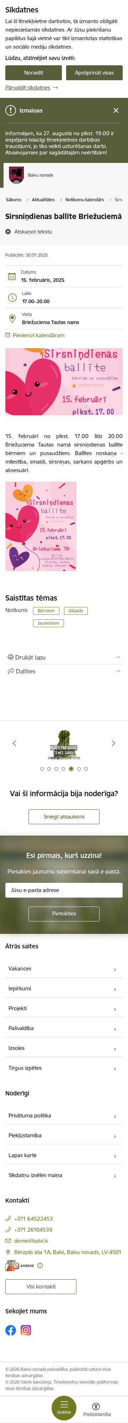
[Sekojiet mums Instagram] (26, 1330)
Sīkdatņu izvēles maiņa (35, 1175)
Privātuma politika (30, 1115)
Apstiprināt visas (94, 72)
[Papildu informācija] (40, 1265)
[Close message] (116, 110)
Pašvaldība (21, 1028)
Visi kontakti (41, 1286)
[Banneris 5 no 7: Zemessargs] (64, 743)
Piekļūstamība (25, 1135)
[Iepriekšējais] (14, 743)
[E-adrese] (19, 1265)
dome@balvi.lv (31, 1240)
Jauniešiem (48, 623)
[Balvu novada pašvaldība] (53, 183)
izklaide (76, 610)
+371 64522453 (33, 1218)
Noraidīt (33, 72)
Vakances (20, 968)
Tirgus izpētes (25, 1067)
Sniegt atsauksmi (64, 816)
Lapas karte (23, 1155)
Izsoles (17, 1048)
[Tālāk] (113, 743)
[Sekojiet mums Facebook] (10, 1330)
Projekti (18, 1008)
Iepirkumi (20, 988)
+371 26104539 (33, 1229)
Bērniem (46, 610)
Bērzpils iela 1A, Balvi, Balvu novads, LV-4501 (68, 1252)
